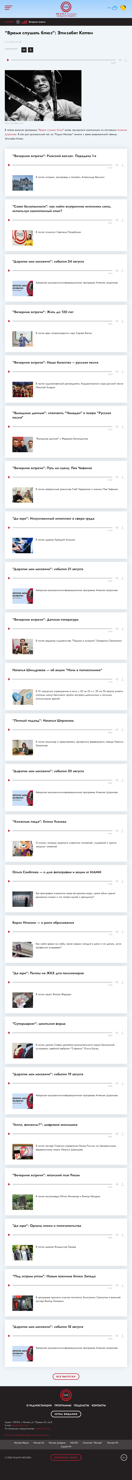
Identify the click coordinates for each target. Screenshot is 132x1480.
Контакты (99, 1405)
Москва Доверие (57, 1442)
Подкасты (81, 1405)
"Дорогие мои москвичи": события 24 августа (48, 261)
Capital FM (66, 1446)
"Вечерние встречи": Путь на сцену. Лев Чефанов (52, 468)
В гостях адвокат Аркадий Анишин (55, 539)
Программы (62, 1405)
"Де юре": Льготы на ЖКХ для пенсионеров (48, 973)
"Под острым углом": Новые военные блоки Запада (54, 1276)
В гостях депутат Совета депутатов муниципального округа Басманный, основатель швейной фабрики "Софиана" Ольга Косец (75, 1046)
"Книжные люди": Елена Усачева (39, 821)
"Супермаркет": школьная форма (39, 1023)
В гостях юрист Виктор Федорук (53, 994)
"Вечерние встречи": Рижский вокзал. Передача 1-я (54, 155)
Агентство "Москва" (92, 1442)
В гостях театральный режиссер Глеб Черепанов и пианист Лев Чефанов (77, 489)
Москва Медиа (21, 1442)
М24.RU (74, 1442)
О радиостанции (39, 1405)
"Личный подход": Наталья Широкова (43, 720)
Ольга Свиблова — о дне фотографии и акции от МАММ (56, 872)
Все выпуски (65, 1376)
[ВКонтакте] (24, 49)
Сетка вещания (66, 1414)
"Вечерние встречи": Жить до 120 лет (42, 312)
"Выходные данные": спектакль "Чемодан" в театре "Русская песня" (61, 415)
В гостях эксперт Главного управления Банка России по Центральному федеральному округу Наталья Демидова (76, 1147)
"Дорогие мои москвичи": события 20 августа (48, 771)
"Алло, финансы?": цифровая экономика (44, 1124)
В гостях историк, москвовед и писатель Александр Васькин (70, 177)
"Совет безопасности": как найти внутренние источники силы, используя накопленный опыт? (61, 208)
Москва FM (112, 1442)
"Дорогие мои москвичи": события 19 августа (47, 1074)
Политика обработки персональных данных (27, 1435)
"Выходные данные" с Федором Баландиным (62, 438)
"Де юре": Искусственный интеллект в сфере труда (53, 518)
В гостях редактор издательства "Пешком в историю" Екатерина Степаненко (79, 641)
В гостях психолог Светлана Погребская (58, 232)
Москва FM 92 (66, 1395)
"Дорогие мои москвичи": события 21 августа (47, 569)
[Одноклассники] (30, 49)
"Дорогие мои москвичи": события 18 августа (47, 1326)
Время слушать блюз (51, 130)
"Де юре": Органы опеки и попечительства (46, 1225)
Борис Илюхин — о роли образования (43, 922)
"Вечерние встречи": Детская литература (45, 619)
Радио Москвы (66, 7)
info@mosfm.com (20, 1425)
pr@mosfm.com (42, 1428)
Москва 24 (38, 1442)
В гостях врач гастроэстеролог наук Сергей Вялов (64, 333)
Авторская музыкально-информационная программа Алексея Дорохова (77, 282)
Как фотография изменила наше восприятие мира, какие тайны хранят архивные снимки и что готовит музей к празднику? (75, 895)
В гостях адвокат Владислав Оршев (56, 1247)
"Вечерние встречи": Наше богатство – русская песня (55, 362)
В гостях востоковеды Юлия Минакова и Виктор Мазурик (68, 1196)
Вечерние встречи (37, 21)
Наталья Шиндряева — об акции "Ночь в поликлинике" (57, 670)
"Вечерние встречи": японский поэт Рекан (46, 1175)
